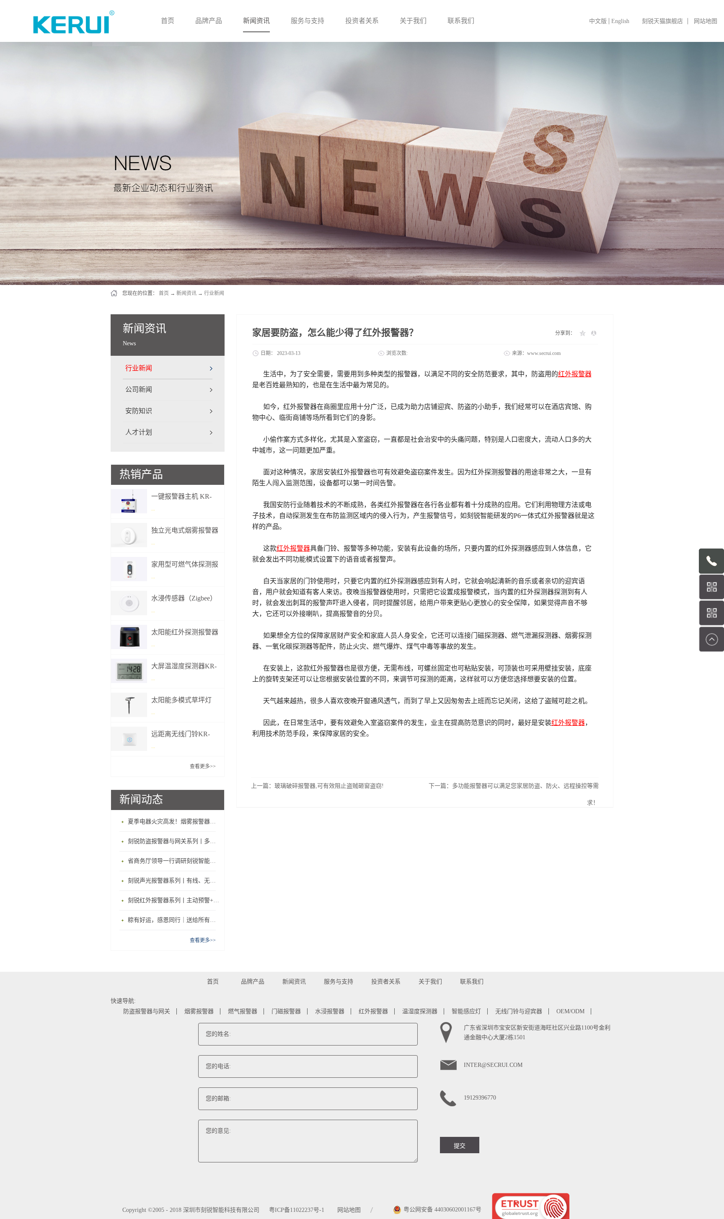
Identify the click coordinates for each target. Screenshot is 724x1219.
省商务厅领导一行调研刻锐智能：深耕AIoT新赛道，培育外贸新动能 (174, 861)
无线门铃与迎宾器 (518, 1011)
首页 (167, 20)
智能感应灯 (466, 1011)
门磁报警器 (286, 1011)
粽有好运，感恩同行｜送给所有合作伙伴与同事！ (174, 920)
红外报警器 (373, 1011)
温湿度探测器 (419, 1011)
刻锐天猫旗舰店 (662, 21)
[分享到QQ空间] (582, 333)
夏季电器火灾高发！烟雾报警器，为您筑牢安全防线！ (174, 821)
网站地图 (705, 21)
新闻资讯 (186, 293)
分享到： (565, 333)
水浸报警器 (329, 1011)
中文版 (598, 21)
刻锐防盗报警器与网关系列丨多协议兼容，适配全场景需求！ (174, 841)
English (620, 21)
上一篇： (317, 786)
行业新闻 (214, 293)
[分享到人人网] (593, 333)
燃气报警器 (242, 1011)
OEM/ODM (570, 1011)
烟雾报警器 (199, 1011)
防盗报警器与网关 (146, 1011)
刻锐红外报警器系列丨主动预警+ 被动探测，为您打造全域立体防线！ (174, 900)
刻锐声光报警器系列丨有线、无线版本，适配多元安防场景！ (174, 880)
